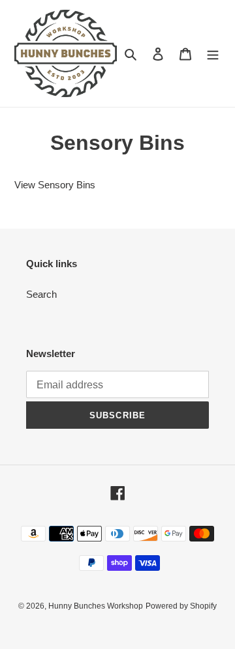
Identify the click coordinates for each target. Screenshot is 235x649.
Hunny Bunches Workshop (95, 606)
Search (41, 294)
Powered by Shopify (181, 606)
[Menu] (213, 54)
